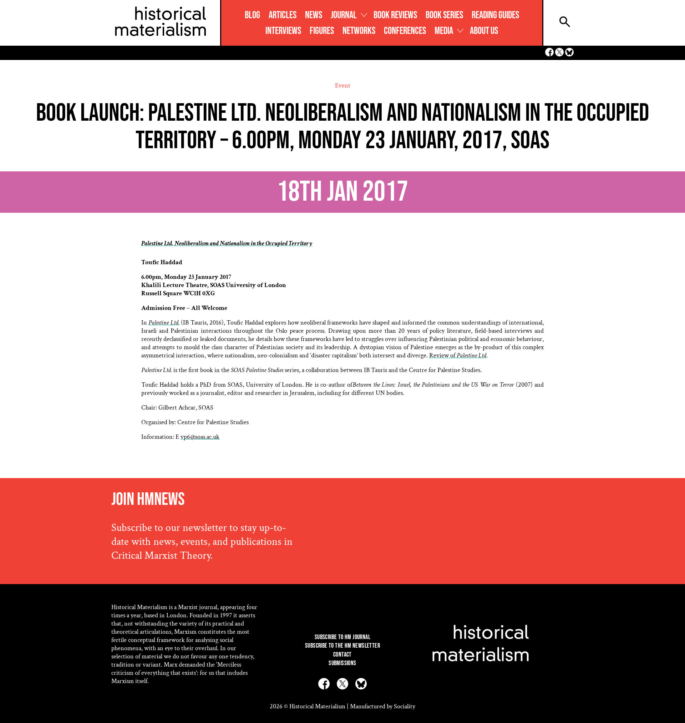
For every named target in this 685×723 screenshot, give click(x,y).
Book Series (444, 15)
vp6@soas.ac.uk (200, 437)
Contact (342, 654)
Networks (358, 31)
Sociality (404, 706)
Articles (282, 15)
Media (444, 31)
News (313, 15)
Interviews (283, 31)
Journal (344, 15)
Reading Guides (495, 15)
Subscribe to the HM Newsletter (342, 645)
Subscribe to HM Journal (342, 637)
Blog (252, 15)
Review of (457, 355)
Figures (322, 31)
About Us (484, 31)
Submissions (342, 663)
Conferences (405, 31)
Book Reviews (395, 15)
